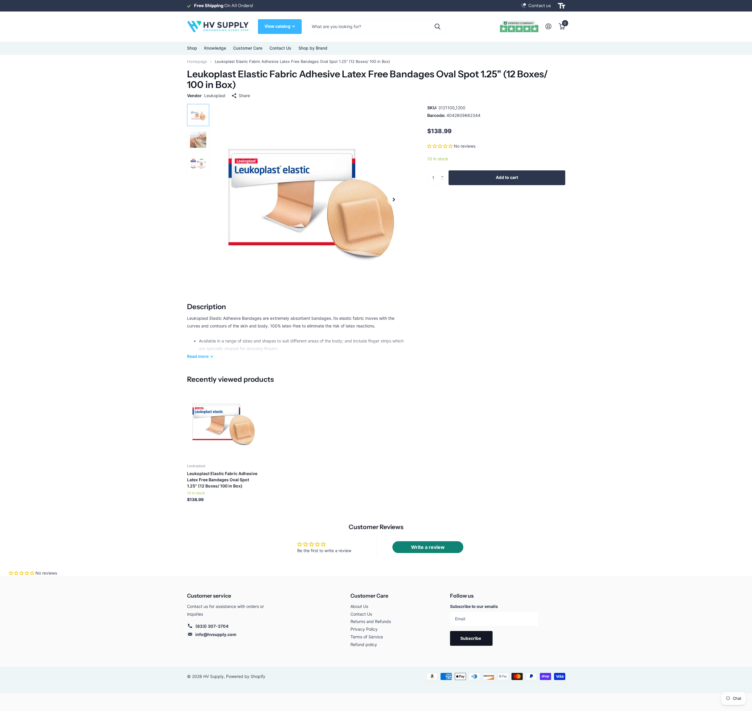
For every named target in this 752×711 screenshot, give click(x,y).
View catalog (277, 26)
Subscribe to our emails (474, 606)
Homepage (197, 61)
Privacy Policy (364, 629)
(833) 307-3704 (211, 626)
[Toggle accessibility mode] (561, 5)
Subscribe (471, 638)
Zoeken (437, 26)
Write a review (428, 547)
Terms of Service (366, 636)
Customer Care (369, 596)
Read (198, 356)
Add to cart (507, 177)
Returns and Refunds (370, 621)
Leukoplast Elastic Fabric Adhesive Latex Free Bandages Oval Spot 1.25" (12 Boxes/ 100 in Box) (222, 479)
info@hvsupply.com (215, 634)
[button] (440, 146)
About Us (359, 606)
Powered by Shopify (245, 676)
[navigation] (198, 115)
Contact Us (280, 47)
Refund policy (363, 644)
